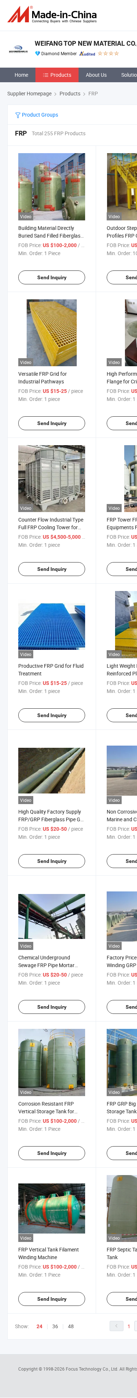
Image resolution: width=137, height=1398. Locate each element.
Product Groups (39, 114)
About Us (96, 74)
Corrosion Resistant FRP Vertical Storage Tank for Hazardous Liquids (46, 1111)
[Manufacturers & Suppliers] (53, 14)
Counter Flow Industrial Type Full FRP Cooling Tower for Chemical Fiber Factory (50, 527)
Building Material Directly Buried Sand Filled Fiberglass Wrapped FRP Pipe (50, 235)
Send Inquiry (51, 277)
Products (60, 74)
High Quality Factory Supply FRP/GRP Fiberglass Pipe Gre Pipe (51, 819)
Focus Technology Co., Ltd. (92, 1369)
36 (55, 1326)
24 (39, 1326)
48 (71, 1326)
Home (21, 74)
